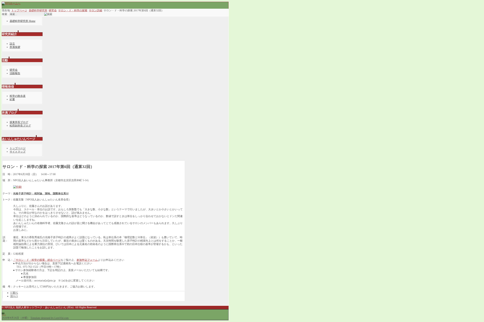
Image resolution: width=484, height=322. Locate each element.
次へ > (14, 296)
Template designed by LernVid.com (49, 318)
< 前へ (14, 292)
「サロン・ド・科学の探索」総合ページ (37, 260)
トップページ (19, 10)
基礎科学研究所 (38, 10)
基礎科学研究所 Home (22, 21)
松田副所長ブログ (20, 125)
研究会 (53, 10)
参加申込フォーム (87, 260)
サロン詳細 (95, 10)
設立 (12, 43)
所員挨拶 (15, 47)
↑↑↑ (4, 314)
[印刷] (17, 187)
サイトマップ (18, 151)
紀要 (12, 99)
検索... (5, 14)
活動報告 (15, 73)
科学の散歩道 (18, 96)
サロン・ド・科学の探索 (72, 10)
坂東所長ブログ (19, 122)
